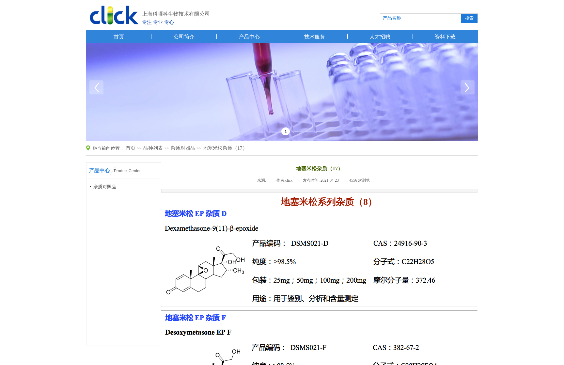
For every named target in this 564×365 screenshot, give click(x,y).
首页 (119, 37)
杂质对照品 (183, 148)
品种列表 (153, 148)
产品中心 (249, 37)
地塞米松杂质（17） (225, 148)
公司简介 (184, 37)
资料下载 (445, 37)
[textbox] (420, 18)
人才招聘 (379, 37)
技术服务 (314, 37)
